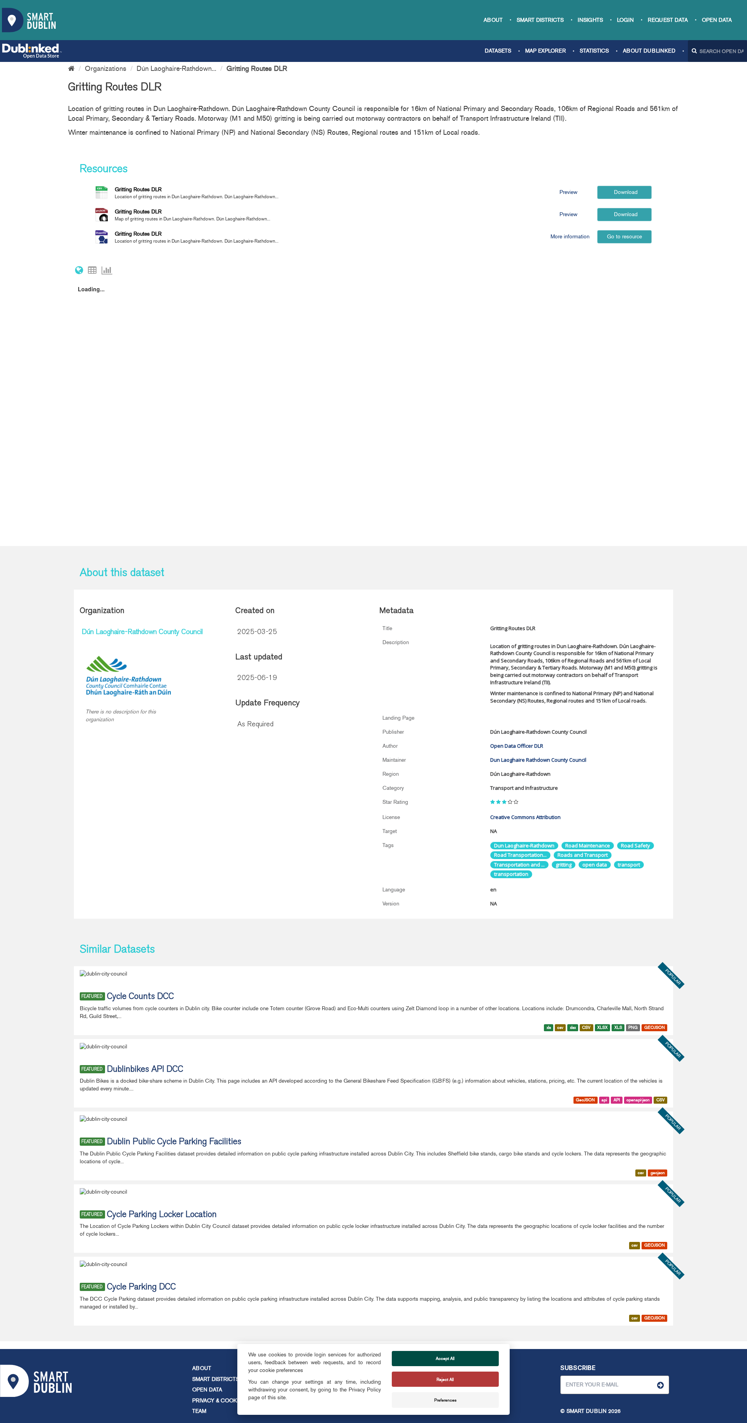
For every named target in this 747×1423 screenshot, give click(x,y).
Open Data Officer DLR (516, 745)
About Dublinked (649, 51)
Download (625, 192)
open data (594, 864)
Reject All (445, 1379)
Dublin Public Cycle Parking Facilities (174, 1142)
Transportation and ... (519, 864)
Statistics (594, 51)
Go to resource (624, 236)
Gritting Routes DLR (256, 68)
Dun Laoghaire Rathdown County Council (538, 759)
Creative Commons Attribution (525, 817)
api (604, 1099)
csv (560, 1027)
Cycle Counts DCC (140, 997)
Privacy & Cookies (218, 1400)
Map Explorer (545, 51)
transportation (511, 873)
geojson (658, 1172)
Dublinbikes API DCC (145, 1069)
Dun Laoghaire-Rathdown (524, 845)
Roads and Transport (583, 854)
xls (549, 1027)
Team (199, 1411)
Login (625, 20)
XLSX (602, 1027)
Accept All (445, 1358)
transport (629, 864)
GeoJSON (585, 1099)
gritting (564, 864)
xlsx (573, 1027)
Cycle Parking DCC (141, 1287)
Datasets (498, 51)
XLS (618, 1027)
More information (569, 236)
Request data (668, 20)
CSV (586, 1027)
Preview (568, 192)
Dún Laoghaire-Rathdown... (176, 68)
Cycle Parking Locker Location (162, 1215)
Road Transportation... (520, 854)
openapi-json (638, 1099)
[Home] (71, 68)
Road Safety (635, 845)
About (493, 20)
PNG (633, 1027)
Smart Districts (540, 20)
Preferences (445, 1400)
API (617, 1099)
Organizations (105, 68)
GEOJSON (654, 1027)
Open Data (717, 20)
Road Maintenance (587, 845)
